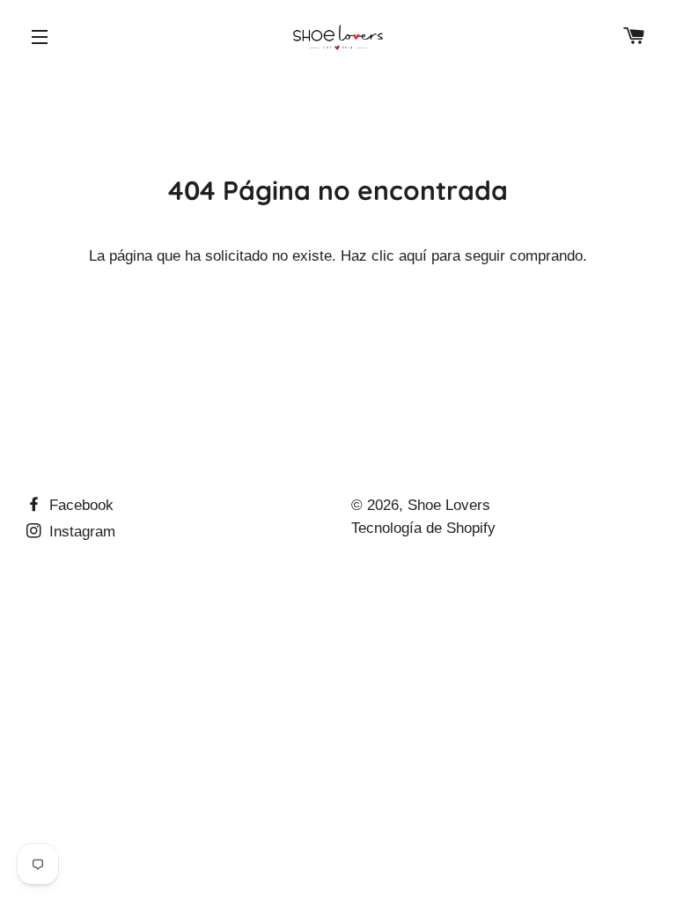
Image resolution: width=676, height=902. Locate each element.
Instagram (80, 531)
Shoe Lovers (449, 505)
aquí (413, 256)
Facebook (79, 505)
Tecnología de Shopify (423, 528)
